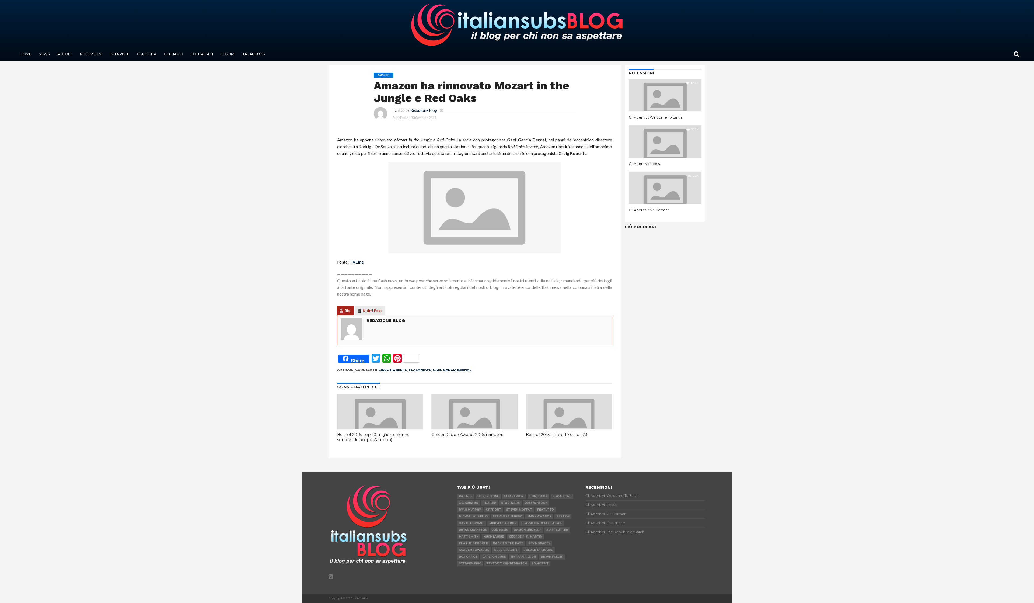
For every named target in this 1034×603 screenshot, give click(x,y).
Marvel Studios (502, 523)
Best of (563, 516)
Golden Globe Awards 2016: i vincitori (467, 434)
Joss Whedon (536, 503)
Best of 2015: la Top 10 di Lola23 (556, 434)
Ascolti (64, 54)
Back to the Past (508, 543)
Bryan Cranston (473, 530)
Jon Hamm (500, 530)
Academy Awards (474, 550)
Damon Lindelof (527, 530)
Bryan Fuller (552, 557)
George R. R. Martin (525, 536)
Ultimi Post (372, 311)
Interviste (119, 54)
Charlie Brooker (473, 543)
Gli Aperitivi (514, 496)
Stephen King (470, 563)
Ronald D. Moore (538, 550)
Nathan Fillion (523, 557)
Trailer (489, 503)
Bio (347, 311)
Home (25, 54)
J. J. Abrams (468, 503)
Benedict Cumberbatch (506, 563)
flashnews (420, 370)
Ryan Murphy (470, 509)
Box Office (468, 557)
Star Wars (510, 503)
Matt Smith (468, 536)
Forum (227, 54)
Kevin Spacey (539, 543)
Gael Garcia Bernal (452, 370)
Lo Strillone (488, 496)
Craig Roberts (392, 370)
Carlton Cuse (494, 557)
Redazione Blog (423, 110)
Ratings (465, 496)
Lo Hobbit (540, 563)
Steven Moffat (519, 509)
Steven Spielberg (507, 516)
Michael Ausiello (473, 516)
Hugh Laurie (494, 536)
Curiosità (146, 54)
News (44, 54)
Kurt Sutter (557, 530)
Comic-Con (538, 496)
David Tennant (471, 523)
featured (545, 509)
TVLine (357, 261)
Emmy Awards (539, 516)
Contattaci (201, 54)
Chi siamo (173, 54)
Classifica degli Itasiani (541, 523)
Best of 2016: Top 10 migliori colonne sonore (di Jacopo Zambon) (373, 437)
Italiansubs (253, 54)
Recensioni (91, 54)
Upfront (493, 509)
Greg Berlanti (506, 550)
